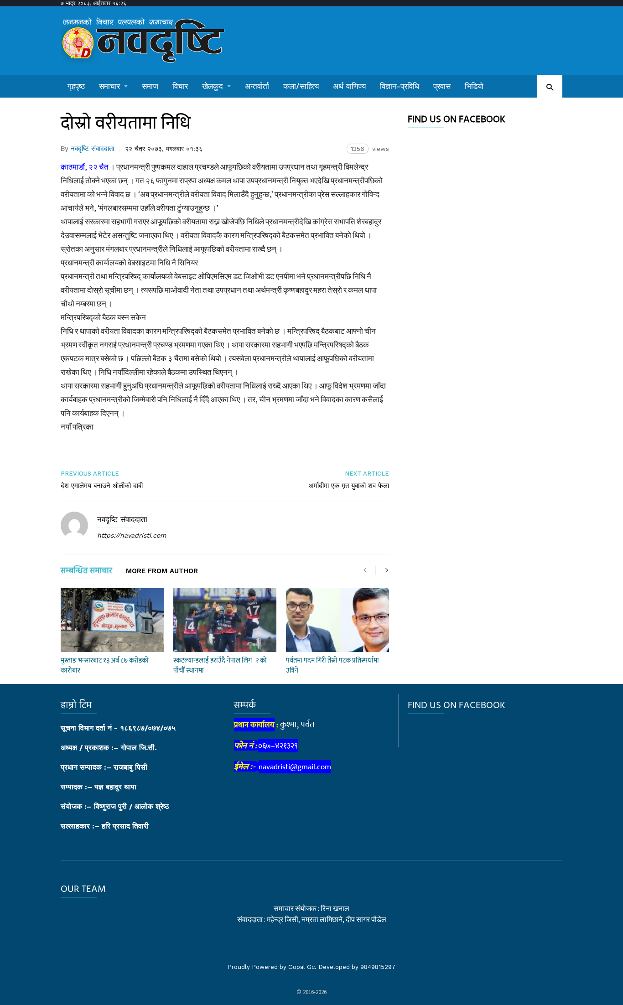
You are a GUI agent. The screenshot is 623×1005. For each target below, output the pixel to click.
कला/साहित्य (301, 86)
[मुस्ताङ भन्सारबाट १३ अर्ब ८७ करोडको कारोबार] (112, 620)
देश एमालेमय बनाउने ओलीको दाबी (102, 486)
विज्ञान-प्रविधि (399, 86)
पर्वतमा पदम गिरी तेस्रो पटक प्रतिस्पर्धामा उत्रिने (332, 665)
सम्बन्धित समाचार (86, 572)
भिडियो (474, 86)
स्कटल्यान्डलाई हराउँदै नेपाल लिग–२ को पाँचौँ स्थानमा (220, 665)
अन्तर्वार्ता (257, 86)
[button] (549, 87)
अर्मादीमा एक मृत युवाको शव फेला (349, 486)
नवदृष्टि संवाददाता (92, 149)
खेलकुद (212, 86)
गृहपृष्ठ (76, 86)
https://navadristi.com (131, 535)
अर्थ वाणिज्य (349, 86)
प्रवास (442, 86)
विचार (180, 86)
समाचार (109, 86)
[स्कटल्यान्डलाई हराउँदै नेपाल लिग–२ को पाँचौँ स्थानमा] (224, 620)
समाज (150, 86)
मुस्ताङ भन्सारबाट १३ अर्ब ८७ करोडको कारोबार (105, 665)
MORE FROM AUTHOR (162, 571)
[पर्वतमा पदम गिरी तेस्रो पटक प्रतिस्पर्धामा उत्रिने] (337, 620)
